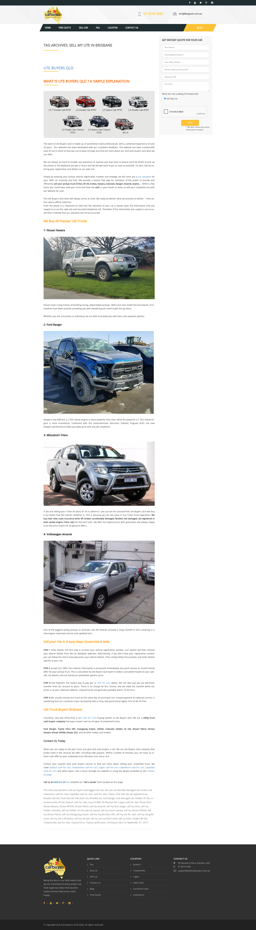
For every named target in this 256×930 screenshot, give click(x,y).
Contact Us (131, 27)
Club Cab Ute (122, 794)
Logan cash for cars (108, 767)
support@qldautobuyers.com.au (194, 870)
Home (48, 27)
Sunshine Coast (141, 888)
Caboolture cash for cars (132, 767)
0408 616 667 (59, 782)
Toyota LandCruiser (96, 822)
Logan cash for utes (128, 802)
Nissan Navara (51, 806)
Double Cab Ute (52, 798)
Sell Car (83, 27)
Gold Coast (138, 882)
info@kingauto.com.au (190, 14)
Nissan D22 (145, 802)
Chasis (111, 794)
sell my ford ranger (116, 806)
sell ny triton (125, 818)
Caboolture (138, 894)
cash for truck (90, 717)
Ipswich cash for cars (60, 767)
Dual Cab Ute (67, 798)
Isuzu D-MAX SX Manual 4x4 (102, 802)
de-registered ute (138, 794)
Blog (199, 27)
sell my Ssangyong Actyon (75, 814)
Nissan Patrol (81, 806)
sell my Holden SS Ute (72, 810)
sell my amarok (97, 806)
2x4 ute (100, 790)
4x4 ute (108, 790)
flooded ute (96, 798)
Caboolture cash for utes (56, 794)
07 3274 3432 (153, 14)
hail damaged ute (125, 798)
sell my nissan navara (112, 810)
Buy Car (94, 870)
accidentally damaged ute (127, 790)
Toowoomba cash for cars (85, 767)
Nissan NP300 (66, 806)
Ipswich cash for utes (76, 802)
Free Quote (65, 27)
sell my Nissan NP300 (135, 810)
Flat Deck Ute (82, 798)
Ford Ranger (109, 798)
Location (112, 27)
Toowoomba (139, 870)
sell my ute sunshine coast (104, 818)
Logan (136, 876)
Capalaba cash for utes (81, 794)
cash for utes (100, 794)
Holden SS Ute (142, 798)
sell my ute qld (82, 818)
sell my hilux (133, 806)
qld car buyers (76, 790)
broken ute (146, 790)
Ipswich (137, 864)
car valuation (144, 176)
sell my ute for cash (126, 814)
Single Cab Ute (140, 818)
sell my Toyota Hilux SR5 (102, 814)
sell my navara (92, 810)
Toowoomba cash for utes (57, 822)
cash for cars (103, 682)
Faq (98, 27)
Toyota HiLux (78, 822)
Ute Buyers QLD (58, 67)
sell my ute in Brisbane (61, 818)
